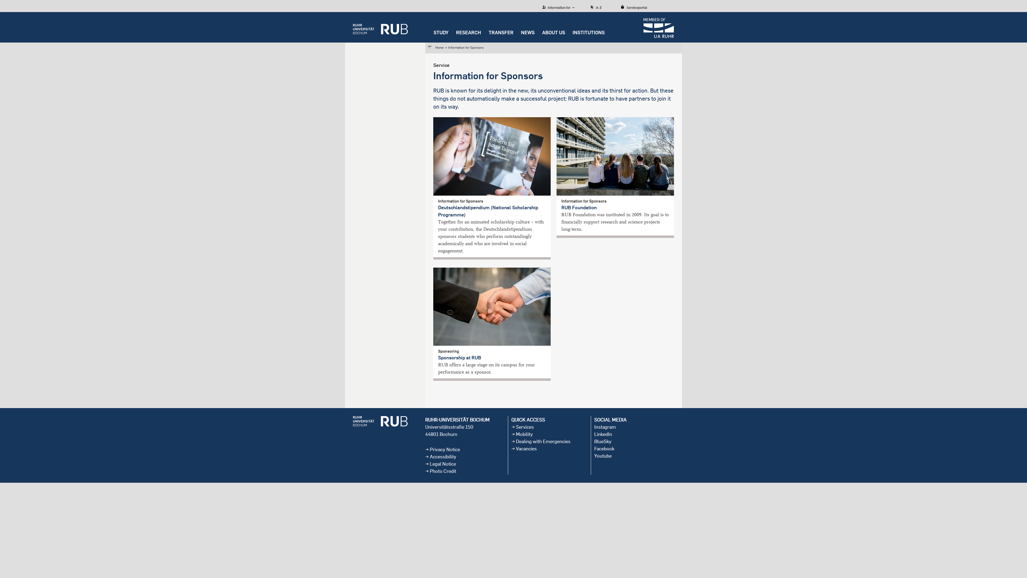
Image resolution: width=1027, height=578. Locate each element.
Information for (558, 7)
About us (553, 32)
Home (439, 47)
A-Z (599, 7)
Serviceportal (637, 7)
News (528, 32)
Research (468, 32)
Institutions (589, 32)
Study (441, 32)
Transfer (501, 32)
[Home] (380, 27)
